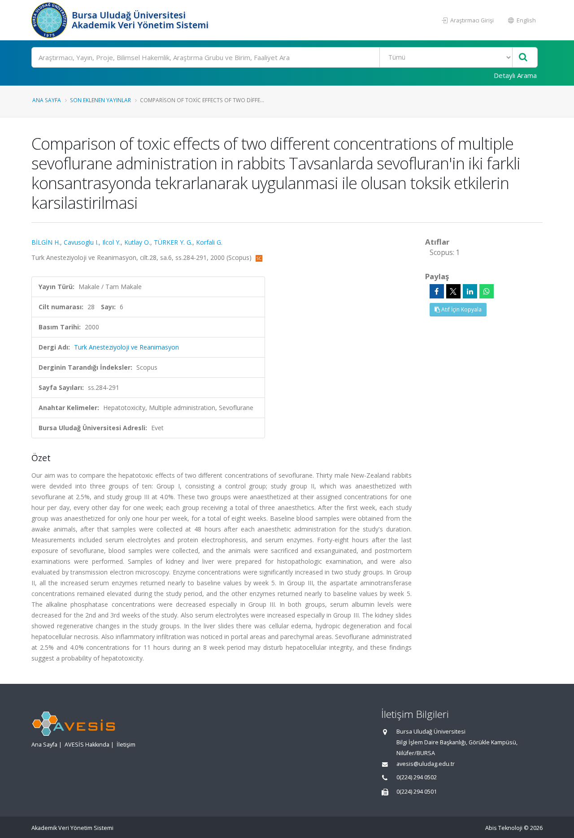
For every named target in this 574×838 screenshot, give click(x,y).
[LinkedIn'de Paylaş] (470, 291)
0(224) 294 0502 (416, 777)
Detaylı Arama (515, 75)
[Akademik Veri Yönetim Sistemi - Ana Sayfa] (50, 20)
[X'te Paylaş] (453, 291)
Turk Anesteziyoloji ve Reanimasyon (126, 347)
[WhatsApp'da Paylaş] (486, 291)
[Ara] (523, 58)
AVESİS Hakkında (87, 744)
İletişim (126, 744)
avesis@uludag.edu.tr (425, 764)
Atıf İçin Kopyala (461, 309)
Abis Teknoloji (503, 828)
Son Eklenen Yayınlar (100, 100)
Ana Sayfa (46, 100)
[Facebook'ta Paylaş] (437, 291)
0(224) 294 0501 (416, 791)
